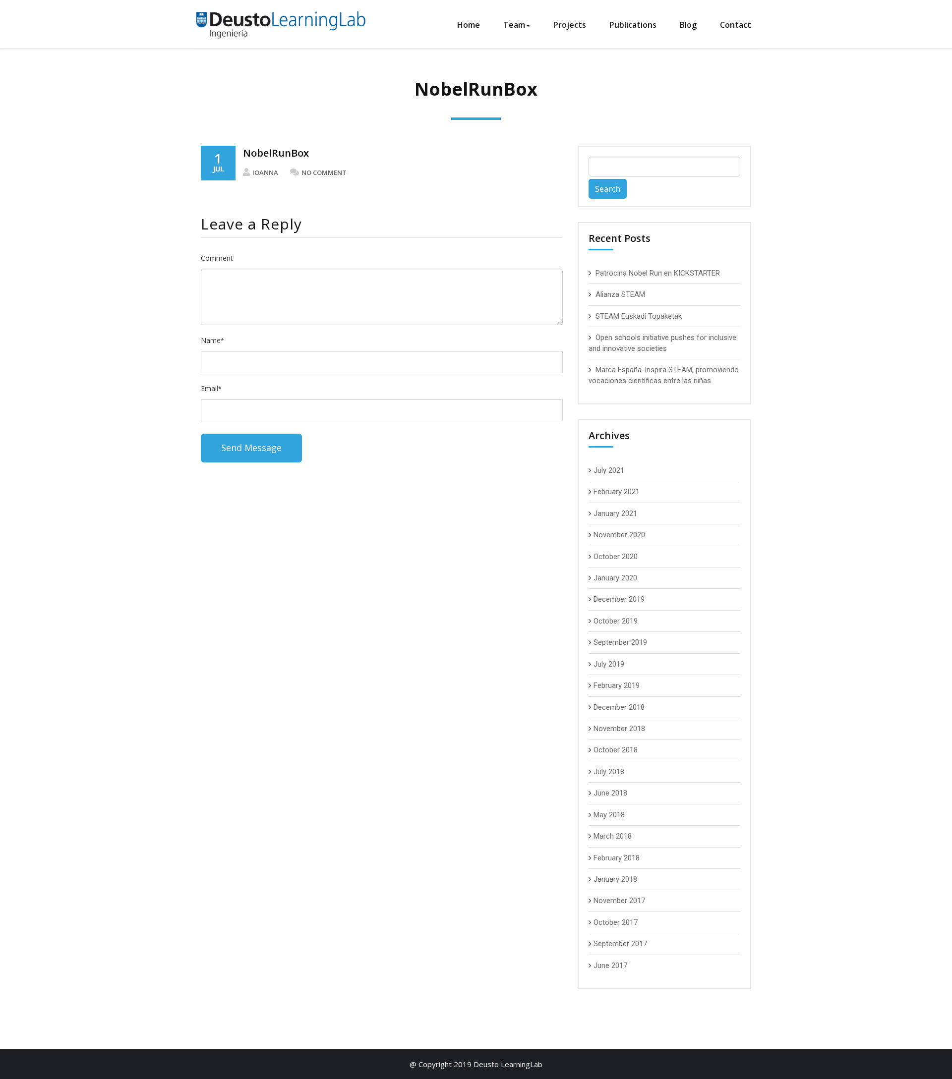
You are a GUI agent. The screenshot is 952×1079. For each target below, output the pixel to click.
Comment (217, 258)
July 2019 (609, 664)
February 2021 (617, 491)
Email (211, 388)
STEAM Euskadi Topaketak (638, 316)
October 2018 (616, 749)
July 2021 (609, 470)
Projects (569, 24)
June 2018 (610, 793)
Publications (632, 24)
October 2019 (616, 621)
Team (514, 24)
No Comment (324, 172)
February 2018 (617, 857)
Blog (688, 24)
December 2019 (619, 599)
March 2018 (613, 836)
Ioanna (265, 172)
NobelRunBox (276, 153)
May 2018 (609, 814)
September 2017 (620, 943)
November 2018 (619, 728)
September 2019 (620, 642)
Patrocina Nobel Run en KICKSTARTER (657, 273)
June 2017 (610, 965)
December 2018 (619, 707)
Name (212, 340)
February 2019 (617, 685)
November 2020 (619, 534)
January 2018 (615, 879)
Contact (735, 24)
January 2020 (615, 577)
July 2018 (609, 771)
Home (468, 24)
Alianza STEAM (620, 294)
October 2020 (616, 556)
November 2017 (619, 900)
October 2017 (616, 922)
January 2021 (615, 513)
